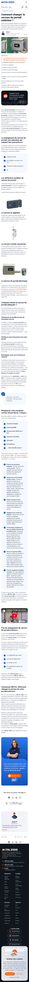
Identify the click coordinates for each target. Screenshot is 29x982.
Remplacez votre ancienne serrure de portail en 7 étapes (14, 77)
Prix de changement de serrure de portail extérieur (12, 82)
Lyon (16, 910)
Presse (6, 894)
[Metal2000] (8, 2)
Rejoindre (22, 101)
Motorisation (6, 918)
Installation (6, 915)
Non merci (20, 974)
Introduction (4, 55)
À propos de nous (6, 891)
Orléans (17, 920)
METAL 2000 (4, 7)
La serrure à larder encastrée (9, 67)
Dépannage (6, 920)
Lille (16, 915)
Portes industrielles (17, 881)
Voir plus (4, 829)
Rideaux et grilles (17, 877)
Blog (5, 881)
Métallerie (17, 894)
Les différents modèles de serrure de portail (13, 62)
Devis (5, 884)
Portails (17, 892)
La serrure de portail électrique (9, 70)
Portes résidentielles (17, 885)
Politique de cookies (14, 977)
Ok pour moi (9, 974)
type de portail (12, 637)
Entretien (6, 923)
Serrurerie (17, 897)
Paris (16, 905)
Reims (17, 918)
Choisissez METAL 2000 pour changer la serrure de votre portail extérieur (12, 86)
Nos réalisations (6, 910)
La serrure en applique (7, 65)
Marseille (17, 907)
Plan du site (6, 898)
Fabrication (6, 913)
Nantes (17, 912)
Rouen (17, 923)
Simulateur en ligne (6, 906)
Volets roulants (17, 889)
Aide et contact (6, 887)
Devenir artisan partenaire (6, 878)
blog (10, 7)
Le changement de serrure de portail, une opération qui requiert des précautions (15, 59)
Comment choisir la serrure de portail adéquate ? (14, 73)
